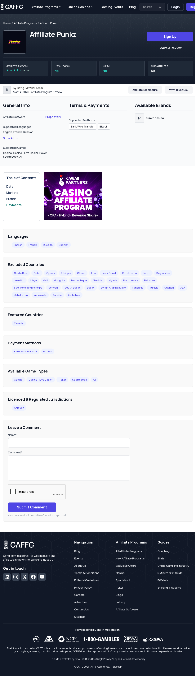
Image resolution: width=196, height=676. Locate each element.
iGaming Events (111, 7)
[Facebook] (33, 577)
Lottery (120, 602)
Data (9, 186)
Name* (12, 435)
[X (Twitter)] (24, 577)
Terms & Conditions (86, 573)
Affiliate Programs (45, 7)
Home (7, 23)
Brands (11, 199)
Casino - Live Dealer (41, 379)
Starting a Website (169, 587)
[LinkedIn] (7, 577)
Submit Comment (32, 507)
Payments (14, 205)
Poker (62, 379)
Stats (161, 558)
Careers (79, 595)
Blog (132, 7)
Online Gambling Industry (173, 565)
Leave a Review (170, 48)
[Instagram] (16, 577)
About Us (80, 565)
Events (78, 558)
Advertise (80, 602)
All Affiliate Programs (129, 551)
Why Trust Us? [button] (178, 90)
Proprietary (53, 117)
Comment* (15, 452)
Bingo (119, 595)
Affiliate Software (127, 609)
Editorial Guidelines (86, 580)
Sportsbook (79, 379)
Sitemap (79, 616)
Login (175, 7)
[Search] (160, 6)
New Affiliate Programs (130, 558)
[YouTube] (42, 577)
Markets (12, 193)
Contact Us (81, 609)
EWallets (163, 580)
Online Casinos (79, 7)
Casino (18, 379)
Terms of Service (130, 659)
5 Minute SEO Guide (170, 573)
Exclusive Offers (126, 565)
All (94, 379)
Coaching (164, 551)
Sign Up (169, 36)
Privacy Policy (83, 587)
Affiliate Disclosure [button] (145, 90)
